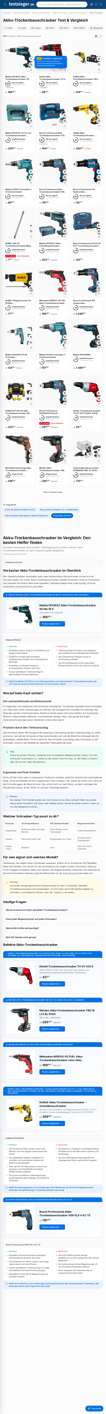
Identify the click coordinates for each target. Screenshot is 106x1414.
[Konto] (101, 4)
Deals (23, 28)
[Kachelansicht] (96, 36)
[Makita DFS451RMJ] (87, 346)
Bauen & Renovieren (41, 13)
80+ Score (36, 28)
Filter (10, 28)
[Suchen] (84, 4)
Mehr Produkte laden (53, 492)
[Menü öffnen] (5, 4)
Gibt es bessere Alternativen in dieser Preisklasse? (26, 515)
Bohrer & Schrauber (78, 13)
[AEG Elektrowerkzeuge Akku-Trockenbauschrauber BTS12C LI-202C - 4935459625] (19, 459)
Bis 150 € (50, 28)
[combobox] (61, 4)
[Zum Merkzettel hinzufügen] (31, 70)
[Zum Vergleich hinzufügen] (31, 59)
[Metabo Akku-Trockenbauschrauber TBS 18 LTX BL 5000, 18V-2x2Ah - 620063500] (53, 459)
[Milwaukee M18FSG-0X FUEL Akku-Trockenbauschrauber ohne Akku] (53, 292)
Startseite (7, 13)
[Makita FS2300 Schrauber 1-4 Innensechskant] (53, 346)
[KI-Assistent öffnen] (91, 4)
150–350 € (64, 28)
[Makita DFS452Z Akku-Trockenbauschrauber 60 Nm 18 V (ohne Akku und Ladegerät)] (19, 69)
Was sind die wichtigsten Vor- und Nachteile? (59, 509)
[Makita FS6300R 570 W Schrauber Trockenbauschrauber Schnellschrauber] (19, 346)
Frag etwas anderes (62, 515)
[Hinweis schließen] (64, 57)
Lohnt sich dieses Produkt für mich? (20, 509)
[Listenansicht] (100, 36)
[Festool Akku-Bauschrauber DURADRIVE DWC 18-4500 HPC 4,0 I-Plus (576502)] (87, 459)
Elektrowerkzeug (60, 13)
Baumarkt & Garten (22, 13)
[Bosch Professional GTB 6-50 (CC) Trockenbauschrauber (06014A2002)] (87, 236)
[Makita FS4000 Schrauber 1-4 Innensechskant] (19, 180)
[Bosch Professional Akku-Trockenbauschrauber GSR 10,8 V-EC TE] (53, 180)
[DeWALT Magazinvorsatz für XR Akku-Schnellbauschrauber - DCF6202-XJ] (19, 292)
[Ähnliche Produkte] (31, 64)
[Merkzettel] (96, 4)
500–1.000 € (79, 28)
